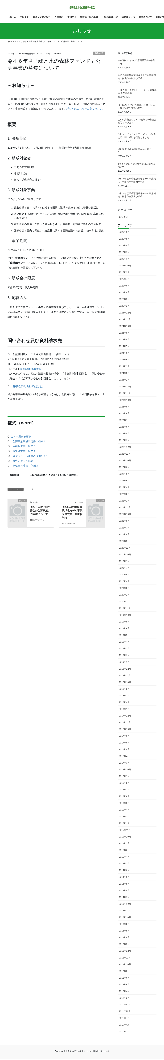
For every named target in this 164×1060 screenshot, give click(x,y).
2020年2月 (124, 594)
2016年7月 (124, 789)
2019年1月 (124, 662)
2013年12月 (125, 904)
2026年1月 (124, 259)
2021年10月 (125, 514)
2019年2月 (124, 655)
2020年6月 (124, 574)
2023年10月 (125, 400)
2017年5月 (124, 749)
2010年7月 (124, 1031)
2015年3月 (124, 863)
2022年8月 (124, 467)
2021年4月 (124, 534)
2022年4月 (124, 487)
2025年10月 (125, 265)
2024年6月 (124, 353)
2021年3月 (124, 541)
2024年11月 (125, 319)
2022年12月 (125, 447)
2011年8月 (124, 1018)
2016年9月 (124, 776)
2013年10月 (125, 917)
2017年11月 (125, 722)
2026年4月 (124, 245)
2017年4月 (124, 756)
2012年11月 (125, 957)
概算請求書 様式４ (24, 451)
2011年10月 (125, 1011)
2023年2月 (124, 440)
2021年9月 (124, 521)
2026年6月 (124, 232)
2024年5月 (124, 359)
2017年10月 (125, 729)
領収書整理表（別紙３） (27, 465)
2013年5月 (124, 930)
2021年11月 (125, 507)
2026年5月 (124, 239)
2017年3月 (124, 763)
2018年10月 (125, 682)
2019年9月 (124, 621)
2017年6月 (124, 742)
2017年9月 (124, 736)
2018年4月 (124, 702)
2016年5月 (124, 803)
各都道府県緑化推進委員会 (28, 386)
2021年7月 (124, 527)
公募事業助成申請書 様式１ (29, 441)
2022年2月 (124, 500)
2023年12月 (125, 386)
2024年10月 (125, 326)
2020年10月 (125, 554)
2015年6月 (124, 850)
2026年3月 (124, 252)
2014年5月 (124, 884)
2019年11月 (125, 608)
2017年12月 (125, 715)
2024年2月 (124, 373)
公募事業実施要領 (21, 436)
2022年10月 (125, 460)
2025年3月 (124, 299)
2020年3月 (124, 588)
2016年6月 (124, 796)
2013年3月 (124, 944)
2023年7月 (124, 420)
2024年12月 (125, 312)
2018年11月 (125, 675)
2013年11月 (125, 910)
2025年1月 (124, 306)
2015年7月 (124, 843)
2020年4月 (124, 581)
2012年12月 (125, 951)
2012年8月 (124, 971)
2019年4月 (124, 642)
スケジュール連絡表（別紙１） (31, 456)
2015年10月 (125, 836)
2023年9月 (124, 406)
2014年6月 (124, 877)
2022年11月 (125, 454)
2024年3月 (124, 366)
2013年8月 (124, 924)
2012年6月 (124, 978)
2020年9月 (124, 561)
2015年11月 (125, 830)
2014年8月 (124, 870)
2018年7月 (124, 695)
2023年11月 (125, 393)
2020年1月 (124, 601)
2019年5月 (124, 635)
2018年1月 (124, 709)
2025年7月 (124, 279)
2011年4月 (124, 1024)
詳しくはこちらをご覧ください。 (85, 108)
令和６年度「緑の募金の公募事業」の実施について (40, 511)
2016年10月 (125, 769)
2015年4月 (124, 857)
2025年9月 (124, 272)
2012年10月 (125, 964)
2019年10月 (125, 615)
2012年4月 (124, 991)
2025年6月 (124, 285)
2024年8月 (124, 339)
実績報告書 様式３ (24, 446)
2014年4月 (124, 890)
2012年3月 (124, 998)
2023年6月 (124, 427)
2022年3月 (124, 494)
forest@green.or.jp (30, 368)
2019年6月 (124, 628)
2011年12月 (125, 1004)
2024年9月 (124, 333)
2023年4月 (124, 433)
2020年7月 (124, 568)
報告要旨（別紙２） (24, 461)
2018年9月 (124, 689)
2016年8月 (124, 783)
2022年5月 (124, 480)
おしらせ (99, 53)
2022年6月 (124, 474)
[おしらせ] (17, 504)
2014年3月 (124, 897)
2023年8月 (124, 413)
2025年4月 (124, 292)
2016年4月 (124, 809)
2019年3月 (124, 648)
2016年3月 (124, 816)
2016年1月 (124, 823)
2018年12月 (125, 669)
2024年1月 (124, 379)
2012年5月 (124, 984)
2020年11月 (125, 548)
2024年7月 (124, 346)
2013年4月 (124, 937)
